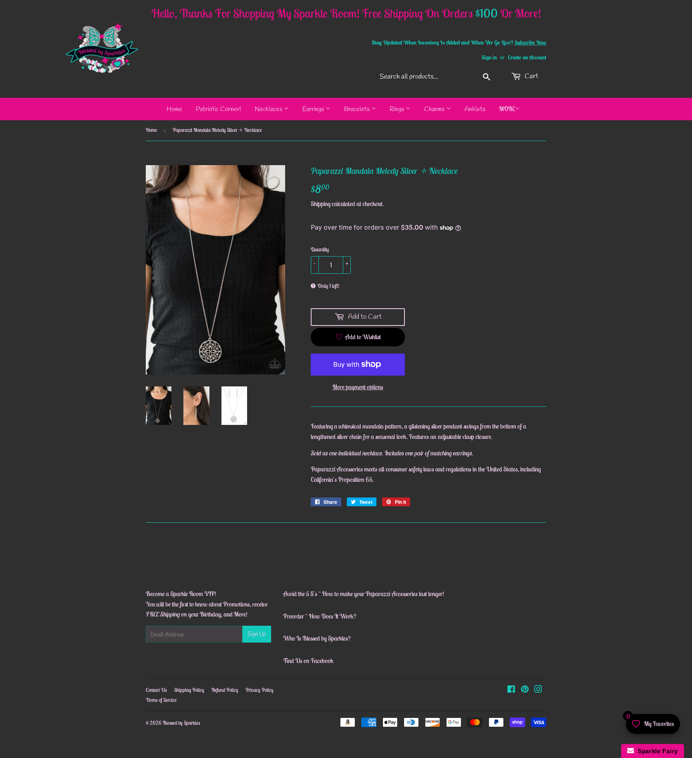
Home (174, 109)
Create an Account (527, 57)
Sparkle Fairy (656, 751)
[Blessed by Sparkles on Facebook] (511, 690)
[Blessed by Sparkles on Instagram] (538, 690)
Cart (530, 76)
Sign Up (256, 634)
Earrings (314, 109)
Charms (435, 109)
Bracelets (357, 109)
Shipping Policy (189, 690)
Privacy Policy (259, 690)
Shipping (320, 204)
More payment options (357, 387)
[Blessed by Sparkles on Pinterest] (525, 690)
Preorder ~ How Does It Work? (319, 616)
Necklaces (269, 109)
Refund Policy (224, 690)
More (507, 109)
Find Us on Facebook (308, 661)
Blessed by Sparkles (181, 723)
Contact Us (156, 690)
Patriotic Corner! (218, 109)
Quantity (320, 249)
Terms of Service (161, 700)
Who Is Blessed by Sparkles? (317, 638)
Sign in (489, 57)
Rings (398, 109)
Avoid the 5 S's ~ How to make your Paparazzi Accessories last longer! (363, 594)
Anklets (475, 109)
